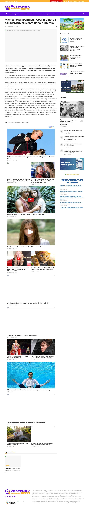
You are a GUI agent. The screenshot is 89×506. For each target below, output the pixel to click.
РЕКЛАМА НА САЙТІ (9, 1)
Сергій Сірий (25, 122)
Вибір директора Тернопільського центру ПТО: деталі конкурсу (73, 144)
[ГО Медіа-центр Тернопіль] (11, 502)
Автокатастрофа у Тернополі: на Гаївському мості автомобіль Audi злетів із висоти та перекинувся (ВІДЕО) (74, 151)
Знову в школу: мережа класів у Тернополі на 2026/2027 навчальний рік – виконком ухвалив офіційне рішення (74, 138)
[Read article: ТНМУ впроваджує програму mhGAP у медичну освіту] (64, 74)
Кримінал (49, 14)
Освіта (32, 14)
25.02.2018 (7, 471)
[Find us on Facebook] (64, 1)
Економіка (62, 14)
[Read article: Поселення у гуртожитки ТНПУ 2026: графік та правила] (64, 40)
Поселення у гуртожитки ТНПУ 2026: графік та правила (76, 39)
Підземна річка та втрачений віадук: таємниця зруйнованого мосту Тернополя (77, 48)
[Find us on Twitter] (66, 1)
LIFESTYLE (25, 14)
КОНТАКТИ (16, 1)
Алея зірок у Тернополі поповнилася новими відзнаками (75, 57)
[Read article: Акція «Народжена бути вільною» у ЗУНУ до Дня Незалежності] (64, 66)
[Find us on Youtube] (71, 1)
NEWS (11, 14)
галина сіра (11, 122)
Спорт (37, 14)
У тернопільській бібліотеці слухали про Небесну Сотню (13, 469)
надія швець (18, 122)
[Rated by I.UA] (20, 501)
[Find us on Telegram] (68, 1)
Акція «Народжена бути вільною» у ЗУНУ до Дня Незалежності (76, 65)
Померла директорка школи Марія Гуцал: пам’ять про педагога (73, 131)
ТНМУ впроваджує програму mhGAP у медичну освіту (77, 72)
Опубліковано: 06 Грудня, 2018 (11, 26)
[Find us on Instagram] (70, 1)
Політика (55, 14)
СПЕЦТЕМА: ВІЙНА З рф (57, 1)
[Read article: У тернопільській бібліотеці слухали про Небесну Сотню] (13, 461)
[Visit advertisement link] (72, 24)
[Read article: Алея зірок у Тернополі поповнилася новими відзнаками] (64, 58)
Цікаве (42, 14)
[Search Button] (83, 14)
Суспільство (18, 14)
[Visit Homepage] (17, 7)
